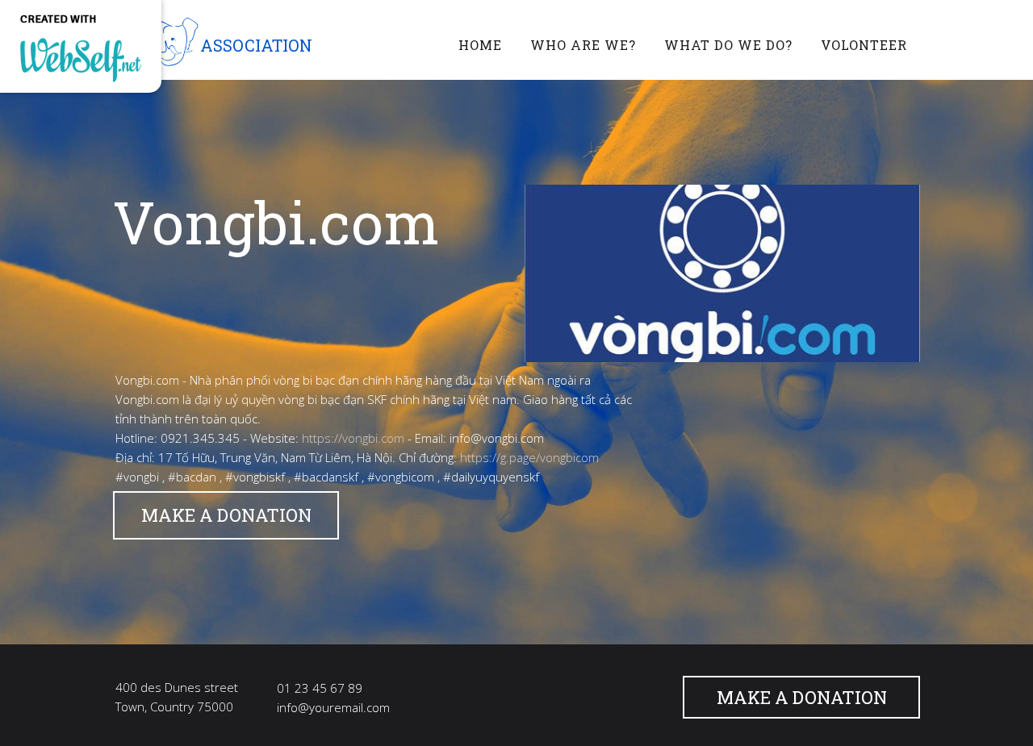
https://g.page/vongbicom (529, 457)
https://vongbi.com (353, 438)
